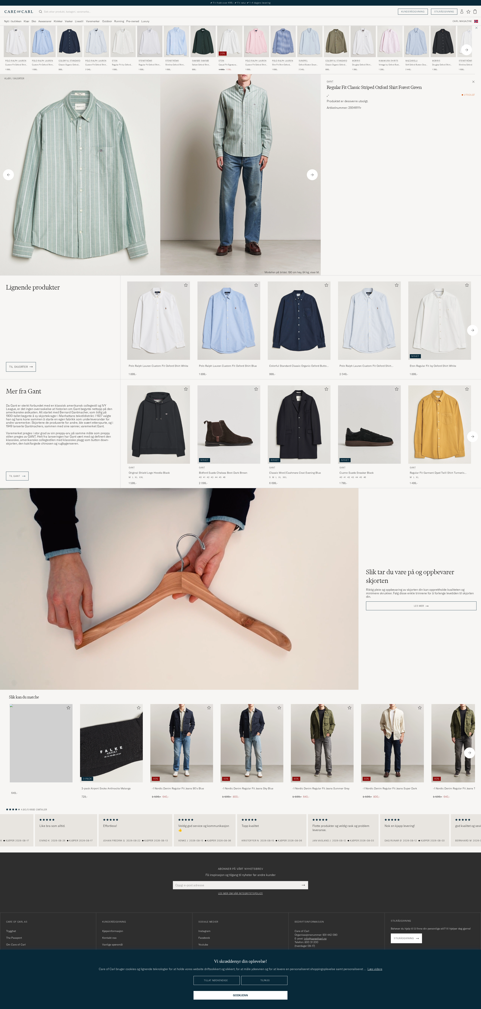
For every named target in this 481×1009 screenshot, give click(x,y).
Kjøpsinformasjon (112, 931)
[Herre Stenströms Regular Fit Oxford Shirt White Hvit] (149, 41)
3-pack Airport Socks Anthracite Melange (106, 788)
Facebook (204, 937)
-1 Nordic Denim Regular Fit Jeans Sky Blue (247, 788)
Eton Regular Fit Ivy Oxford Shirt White (433, 366)
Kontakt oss (109, 937)
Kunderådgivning (413, 11)
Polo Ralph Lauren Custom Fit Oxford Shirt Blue (228, 366)
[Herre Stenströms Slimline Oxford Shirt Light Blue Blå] (176, 41)
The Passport (14, 937)
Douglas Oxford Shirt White (361, 65)
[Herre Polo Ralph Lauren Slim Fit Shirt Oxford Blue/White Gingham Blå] (283, 41)
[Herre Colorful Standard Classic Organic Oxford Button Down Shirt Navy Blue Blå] (69, 41)
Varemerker (93, 21)
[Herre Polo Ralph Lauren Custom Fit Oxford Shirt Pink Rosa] (256, 41)
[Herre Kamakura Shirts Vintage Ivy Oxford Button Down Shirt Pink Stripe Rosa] (389, 41)
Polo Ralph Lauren (15, 61)
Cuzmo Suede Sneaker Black (357, 472)
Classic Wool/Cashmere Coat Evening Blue (295, 472)
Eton (114, 61)
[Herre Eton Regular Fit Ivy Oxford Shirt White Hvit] (123, 41)
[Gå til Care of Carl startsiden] (19, 11)
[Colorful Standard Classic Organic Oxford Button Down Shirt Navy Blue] (299, 362)
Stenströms (145, 61)
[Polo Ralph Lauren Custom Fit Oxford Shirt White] (158, 362)
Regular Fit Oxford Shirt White (149, 65)
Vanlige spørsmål (112, 944)
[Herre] (41, 743)
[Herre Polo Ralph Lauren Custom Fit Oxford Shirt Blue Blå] (43, 41)
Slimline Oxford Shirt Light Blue (174, 65)
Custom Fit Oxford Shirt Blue (42, 65)
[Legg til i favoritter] (185, 285)
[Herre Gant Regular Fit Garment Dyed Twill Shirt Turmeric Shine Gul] (439, 424)
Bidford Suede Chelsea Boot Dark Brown (223, 472)
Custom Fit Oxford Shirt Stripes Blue (95, 65)
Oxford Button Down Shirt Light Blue (307, 65)
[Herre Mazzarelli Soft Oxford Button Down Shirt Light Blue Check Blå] (416, 41)
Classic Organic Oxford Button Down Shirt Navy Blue (69, 65)
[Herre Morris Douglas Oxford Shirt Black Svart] (443, 41)
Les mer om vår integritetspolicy (240, 893)
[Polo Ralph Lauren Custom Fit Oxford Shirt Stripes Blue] (369, 362)
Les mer (419, 606)
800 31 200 (311, 942)
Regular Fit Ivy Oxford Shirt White (121, 65)
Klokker (58, 21)
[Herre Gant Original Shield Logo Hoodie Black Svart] (158, 424)
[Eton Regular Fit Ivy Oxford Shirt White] (439, 362)
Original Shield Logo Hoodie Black (149, 472)
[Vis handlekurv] (475, 11)
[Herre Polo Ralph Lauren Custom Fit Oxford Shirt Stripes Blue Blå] (96, 41)
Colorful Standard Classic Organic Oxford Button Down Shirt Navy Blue (298, 366)
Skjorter (18, 78)
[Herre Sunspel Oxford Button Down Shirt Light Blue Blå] (309, 41)
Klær (26, 21)
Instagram (204, 931)
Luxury (145, 21)
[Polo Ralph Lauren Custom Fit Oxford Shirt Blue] (228, 362)
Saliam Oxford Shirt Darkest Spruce (200, 65)
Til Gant (15, 476)
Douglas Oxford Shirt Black (441, 65)
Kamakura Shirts (388, 61)
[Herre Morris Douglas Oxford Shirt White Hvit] (363, 41)
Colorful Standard (69, 61)
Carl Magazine (462, 21)
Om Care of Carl (16, 944)
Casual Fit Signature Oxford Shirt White (227, 65)
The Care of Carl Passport (240, 2)
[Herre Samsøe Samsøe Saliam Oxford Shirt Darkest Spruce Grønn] (203, 41)
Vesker (69, 21)
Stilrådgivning (444, 11)
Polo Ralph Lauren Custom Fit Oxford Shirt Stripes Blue (365, 366)
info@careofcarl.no (315, 938)
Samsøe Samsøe (200, 61)
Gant (330, 81)
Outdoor (107, 21)
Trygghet (11, 931)
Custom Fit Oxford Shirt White (15, 65)
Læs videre (375, 969)
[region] (240, 830)
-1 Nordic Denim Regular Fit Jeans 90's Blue (178, 788)
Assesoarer (44, 21)
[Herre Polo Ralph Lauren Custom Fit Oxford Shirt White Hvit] (16, 41)
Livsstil (79, 21)
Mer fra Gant (23, 391)
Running (119, 21)
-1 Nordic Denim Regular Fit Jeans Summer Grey (320, 788)
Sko (34, 21)
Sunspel (303, 61)
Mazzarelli (411, 61)
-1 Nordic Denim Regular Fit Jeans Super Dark (390, 788)
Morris (356, 61)
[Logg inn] (462, 11)
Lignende (33, 287)
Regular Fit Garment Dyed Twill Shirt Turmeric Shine (437, 473)
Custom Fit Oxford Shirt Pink (255, 65)
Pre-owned (132, 21)
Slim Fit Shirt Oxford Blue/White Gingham (281, 65)
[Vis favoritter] (468, 12)
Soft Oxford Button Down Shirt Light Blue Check (416, 65)
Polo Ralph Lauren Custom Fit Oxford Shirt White (158, 366)
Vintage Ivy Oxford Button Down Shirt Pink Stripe (390, 65)
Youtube (203, 944)
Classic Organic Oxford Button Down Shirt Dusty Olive (336, 65)
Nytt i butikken (12, 21)
